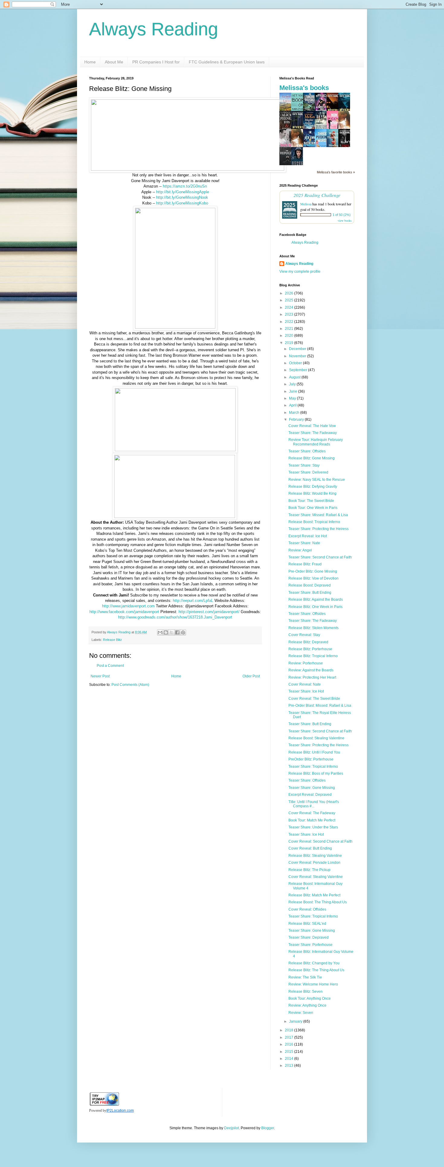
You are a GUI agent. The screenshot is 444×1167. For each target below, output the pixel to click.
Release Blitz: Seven (305, 991)
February (297, 419)
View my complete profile (299, 271)
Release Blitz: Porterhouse (310, 649)
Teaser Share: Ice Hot (306, 691)
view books (345, 220)
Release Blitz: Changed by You (313, 963)
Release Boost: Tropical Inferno (314, 522)
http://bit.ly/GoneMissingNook (182, 197)
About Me (114, 61)
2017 (289, 1037)
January (296, 1021)
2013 (289, 1065)
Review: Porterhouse (305, 663)
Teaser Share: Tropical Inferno (313, 766)
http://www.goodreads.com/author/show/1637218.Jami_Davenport (175, 617)
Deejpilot (231, 1128)
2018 (289, 1030)
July (293, 384)
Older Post (251, 676)
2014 (289, 1058)
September (298, 370)
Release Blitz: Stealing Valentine (315, 856)
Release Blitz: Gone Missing (311, 458)
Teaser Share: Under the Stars (313, 827)
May (293, 398)
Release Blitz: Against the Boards (315, 599)
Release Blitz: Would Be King (312, 493)
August (295, 377)
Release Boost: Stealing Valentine (316, 738)
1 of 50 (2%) (342, 215)
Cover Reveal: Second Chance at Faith (320, 841)
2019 (289, 343)
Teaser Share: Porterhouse (310, 945)
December (298, 349)
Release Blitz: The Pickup (309, 870)
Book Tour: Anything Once (309, 998)
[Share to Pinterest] (183, 632)
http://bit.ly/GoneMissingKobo (182, 203)
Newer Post (100, 676)
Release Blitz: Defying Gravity (312, 486)
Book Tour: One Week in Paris (312, 508)
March (294, 412)
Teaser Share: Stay (304, 465)
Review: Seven (300, 1013)
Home (90, 61)
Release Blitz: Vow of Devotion (313, 578)
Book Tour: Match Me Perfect (311, 820)
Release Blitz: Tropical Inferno (313, 656)
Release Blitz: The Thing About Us (316, 970)
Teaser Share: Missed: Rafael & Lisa (318, 515)
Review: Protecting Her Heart (312, 677)
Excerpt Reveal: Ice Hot (307, 536)
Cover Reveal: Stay (304, 635)
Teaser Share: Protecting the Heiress (318, 529)
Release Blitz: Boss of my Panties (315, 773)
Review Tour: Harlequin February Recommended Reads (315, 442)
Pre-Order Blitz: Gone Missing (312, 571)
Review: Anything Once (307, 1005)
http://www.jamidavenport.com (128, 606)
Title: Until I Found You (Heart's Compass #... (313, 804)
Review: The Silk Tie (305, 977)
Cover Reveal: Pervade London (314, 862)
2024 (289, 307)
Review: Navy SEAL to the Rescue (316, 479)
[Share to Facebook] (177, 632)
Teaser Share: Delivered (308, 472)
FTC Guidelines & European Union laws (227, 61)
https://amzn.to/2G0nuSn (185, 186)
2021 (289, 328)
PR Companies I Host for (156, 61)
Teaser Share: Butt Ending (309, 592)
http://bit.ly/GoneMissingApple (182, 192)
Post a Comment (110, 666)
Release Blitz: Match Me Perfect (314, 895)
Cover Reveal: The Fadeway (311, 813)
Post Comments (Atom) (130, 685)
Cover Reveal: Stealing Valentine (315, 877)
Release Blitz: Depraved (308, 642)
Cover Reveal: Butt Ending (310, 848)
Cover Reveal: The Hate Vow (312, 426)
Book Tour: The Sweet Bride (311, 501)
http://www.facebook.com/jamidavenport (124, 611)
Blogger (267, 1128)
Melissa (305, 203)
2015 (289, 1052)
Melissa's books (304, 88)
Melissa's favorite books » (336, 172)
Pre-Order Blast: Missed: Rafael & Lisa (319, 705)
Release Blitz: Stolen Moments (313, 628)
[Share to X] (172, 632)
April (293, 405)
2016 (289, 1044)
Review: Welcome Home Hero (313, 984)
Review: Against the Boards (310, 670)
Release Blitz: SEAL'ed (307, 923)
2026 (289, 293)
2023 (289, 314)
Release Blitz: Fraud (305, 564)
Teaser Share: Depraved (308, 937)
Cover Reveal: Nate (304, 684)
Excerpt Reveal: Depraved (310, 794)
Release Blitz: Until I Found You (314, 752)
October (296, 363)
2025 (289, 300)
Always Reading (153, 29)
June (293, 391)
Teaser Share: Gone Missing (311, 788)
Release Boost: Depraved (309, 585)
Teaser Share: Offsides (307, 451)
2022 (289, 322)
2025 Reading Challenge (317, 195)
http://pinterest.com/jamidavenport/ (209, 611)
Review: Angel (300, 550)
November (298, 356)
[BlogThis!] (166, 632)
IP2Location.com (120, 1110)
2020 (289, 335)
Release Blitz (112, 639)
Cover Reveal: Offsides (307, 909)
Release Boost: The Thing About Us (317, 902)
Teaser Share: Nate (304, 543)
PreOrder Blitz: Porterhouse (310, 759)
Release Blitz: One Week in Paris (315, 607)
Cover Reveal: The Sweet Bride (314, 698)
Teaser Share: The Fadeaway (312, 433)
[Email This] (160, 632)
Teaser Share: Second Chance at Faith (320, 557)
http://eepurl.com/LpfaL (193, 600)
